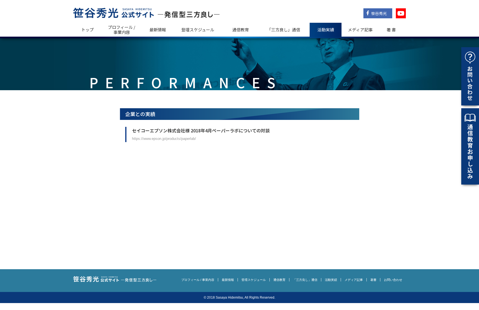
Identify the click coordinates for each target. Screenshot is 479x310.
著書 (373, 279)
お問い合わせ (393, 279)
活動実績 (325, 29)
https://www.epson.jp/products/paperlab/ (164, 139)
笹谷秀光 (378, 13)
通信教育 (240, 29)
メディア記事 (360, 29)
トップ (87, 29)
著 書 (391, 29)
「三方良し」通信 (305, 279)
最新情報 (157, 29)
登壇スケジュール (197, 29)
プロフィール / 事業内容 (121, 29)
